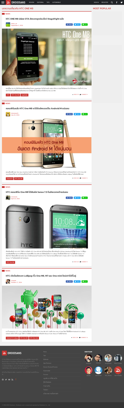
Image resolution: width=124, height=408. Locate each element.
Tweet (78, 24)
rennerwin (14, 197)
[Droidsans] (15, 2)
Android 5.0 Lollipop (12, 338)
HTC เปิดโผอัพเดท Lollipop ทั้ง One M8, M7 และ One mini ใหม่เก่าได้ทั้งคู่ (41, 275)
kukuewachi (14, 113)
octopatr (13, 280)
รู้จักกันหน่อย (47, 382)
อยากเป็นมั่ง (118, 375)
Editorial (40, 2)
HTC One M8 (15, 95)
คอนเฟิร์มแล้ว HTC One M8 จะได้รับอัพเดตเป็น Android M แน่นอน (37, 108)
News (7, 13)
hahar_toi (14, 23)
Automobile (56, 2)
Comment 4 (84, 94)
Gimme (98, 363)
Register (105, 2)
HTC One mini (34, 338)
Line (85, 24)
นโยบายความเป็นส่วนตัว (50, 393)
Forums (45, 374)
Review (31, 2)
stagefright (24, 95)
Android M (9, 178)
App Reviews (47, 363)
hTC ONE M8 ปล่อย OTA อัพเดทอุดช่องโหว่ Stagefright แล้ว (35, 18)
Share (70, 24)
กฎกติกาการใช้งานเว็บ (50, 378)
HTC (8, 95)
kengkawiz (108, 363)
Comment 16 (84, 337)
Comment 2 (84, 178)
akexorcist (98, 375)
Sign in (96, 2)
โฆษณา (45, 390)
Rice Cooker (118, 363)
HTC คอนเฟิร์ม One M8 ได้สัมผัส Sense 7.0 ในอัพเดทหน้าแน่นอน (37, 192)
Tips (48, 2)
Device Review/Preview (50, 367)
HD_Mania (108, 375)
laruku (88, 375)
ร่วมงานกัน (46, 386)
